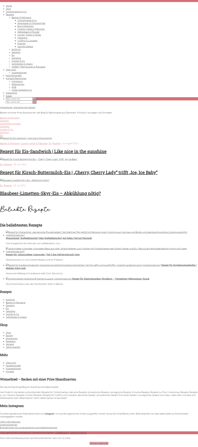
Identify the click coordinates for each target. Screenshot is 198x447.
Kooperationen (13, 368)
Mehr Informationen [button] (10, 421)
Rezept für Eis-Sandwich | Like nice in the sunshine (53, 151)
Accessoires (11, 338)
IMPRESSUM (62, 432)
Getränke (4, 126)
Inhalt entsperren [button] (8, 424)
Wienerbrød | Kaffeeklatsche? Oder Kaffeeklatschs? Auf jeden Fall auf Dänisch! (49, 238)
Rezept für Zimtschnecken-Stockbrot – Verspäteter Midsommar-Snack (110, 278)
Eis (1, 135)
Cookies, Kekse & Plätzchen (34, 143)
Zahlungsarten (13, 347)
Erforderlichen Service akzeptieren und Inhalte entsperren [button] (28, 427)
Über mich (11, 362)
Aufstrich (4, 132)
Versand (10, 344)
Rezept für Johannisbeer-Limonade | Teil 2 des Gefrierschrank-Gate (43, 254)
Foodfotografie (13, 365)
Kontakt (10, 371)
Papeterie (11, 341)
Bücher (9, 335)
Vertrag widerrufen (99, 443)
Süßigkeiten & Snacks (10, 123)
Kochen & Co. (6, 129)
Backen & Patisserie (10, 117)
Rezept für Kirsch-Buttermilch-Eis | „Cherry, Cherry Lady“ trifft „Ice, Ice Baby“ (79, 172)
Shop (8, 332)
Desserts (4, 120)
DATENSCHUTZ (78, 432)
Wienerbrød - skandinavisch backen (17, 107)
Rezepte (56, 143)
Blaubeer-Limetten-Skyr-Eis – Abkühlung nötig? (50, 193)
